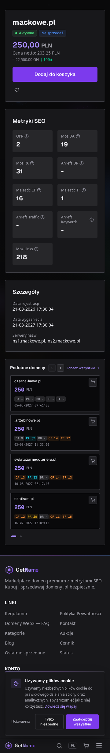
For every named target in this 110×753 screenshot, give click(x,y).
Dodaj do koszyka (55, 74)
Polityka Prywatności (80, 613)
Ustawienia (20, 721)
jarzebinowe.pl (27, 420)
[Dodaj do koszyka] (93, 382)
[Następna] (60, 368)
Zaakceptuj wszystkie (82, 722)
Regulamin (16, 613)
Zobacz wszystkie (81, 368)
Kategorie (15, 633)
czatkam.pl (24, 498)
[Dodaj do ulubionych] (55, 89)
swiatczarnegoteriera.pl (35, 459)
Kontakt (67, 623)
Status (66, 653)
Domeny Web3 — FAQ (27, 623)
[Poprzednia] (52, 368)
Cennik (67, 643)
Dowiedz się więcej (61, 706)
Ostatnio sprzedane (25, 653)
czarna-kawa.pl (27, 381)
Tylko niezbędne (49, 722)
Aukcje (66, 633)
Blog (9, 643)
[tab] (13, 536)
